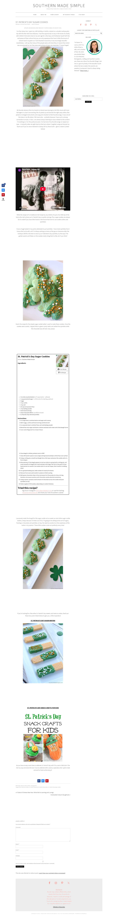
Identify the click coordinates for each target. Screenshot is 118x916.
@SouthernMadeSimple (44, 491)
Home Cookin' (27, 785)
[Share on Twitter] (43, 782)
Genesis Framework (69, 913)
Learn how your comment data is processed (52, 873)
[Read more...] (84, 70)
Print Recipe (62, 369)
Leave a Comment (35, 24)
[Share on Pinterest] (47, 782)
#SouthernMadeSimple (29, 493)
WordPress (84, 913)
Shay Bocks (54, 913)
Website (18, 855)
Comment (18, 827)
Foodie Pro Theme (45, 913)
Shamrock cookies (25, 787)
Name (17, 844)
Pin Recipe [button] (63, 372)
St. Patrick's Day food (33, 787)
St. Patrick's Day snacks (43, 787)
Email (17, 850)
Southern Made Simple (59, 5)
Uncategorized (33, 785)
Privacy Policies (59, 907)
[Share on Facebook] (39, 782)
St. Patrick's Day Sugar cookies (54, 787)
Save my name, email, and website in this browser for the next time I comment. (35, 863)
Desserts (22, 785)
